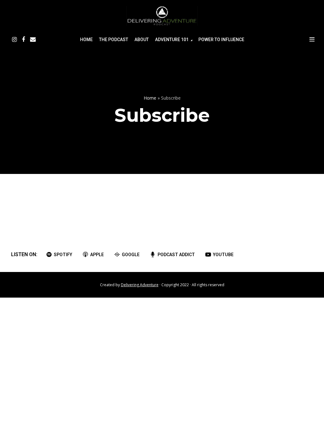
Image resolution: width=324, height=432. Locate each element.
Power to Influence (221, 39)
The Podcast (113, 39)
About (141, 39)
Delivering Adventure (140, 284)
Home (86, 39)
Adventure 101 (172, 39)
